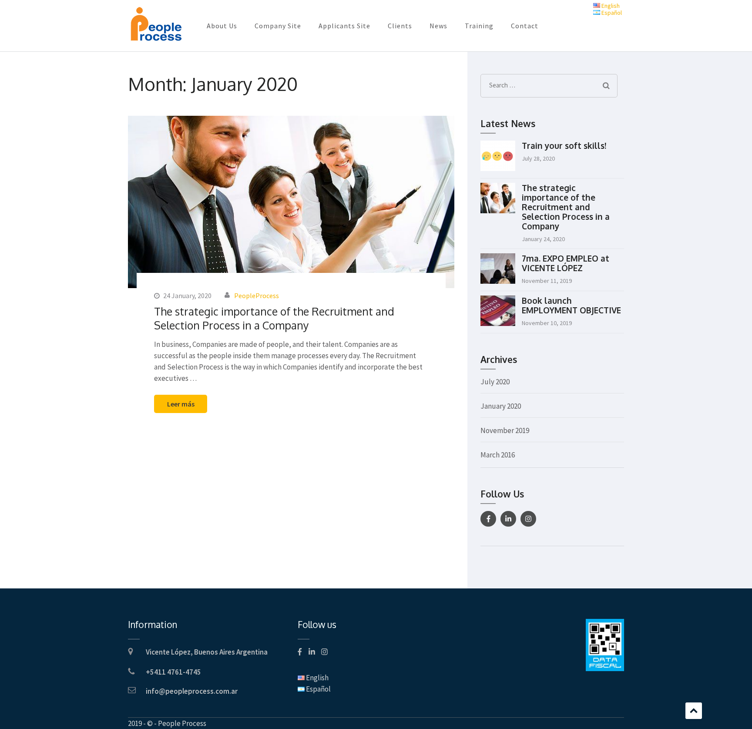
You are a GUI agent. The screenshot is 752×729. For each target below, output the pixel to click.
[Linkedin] (508, 519)
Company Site (278, 25)
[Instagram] (528, 519)
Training (479, 25)
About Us (222, 25)
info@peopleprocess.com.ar (192, 691)
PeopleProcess (256, 295)
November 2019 (504, 430)
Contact (524, 25)
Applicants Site (344, 25)
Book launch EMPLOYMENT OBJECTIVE (571, 305)
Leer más (181, 404)
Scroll (693, 710)
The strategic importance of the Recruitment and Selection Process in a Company (274, 318)
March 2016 (497, 455)
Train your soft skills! (564, 145)
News (438, 25)
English (610, 6)
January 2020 (500, 406)
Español (611, 13)
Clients (400, 25)
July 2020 (495, 381)
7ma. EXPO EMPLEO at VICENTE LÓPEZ (565, 263)
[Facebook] (488, 519)
